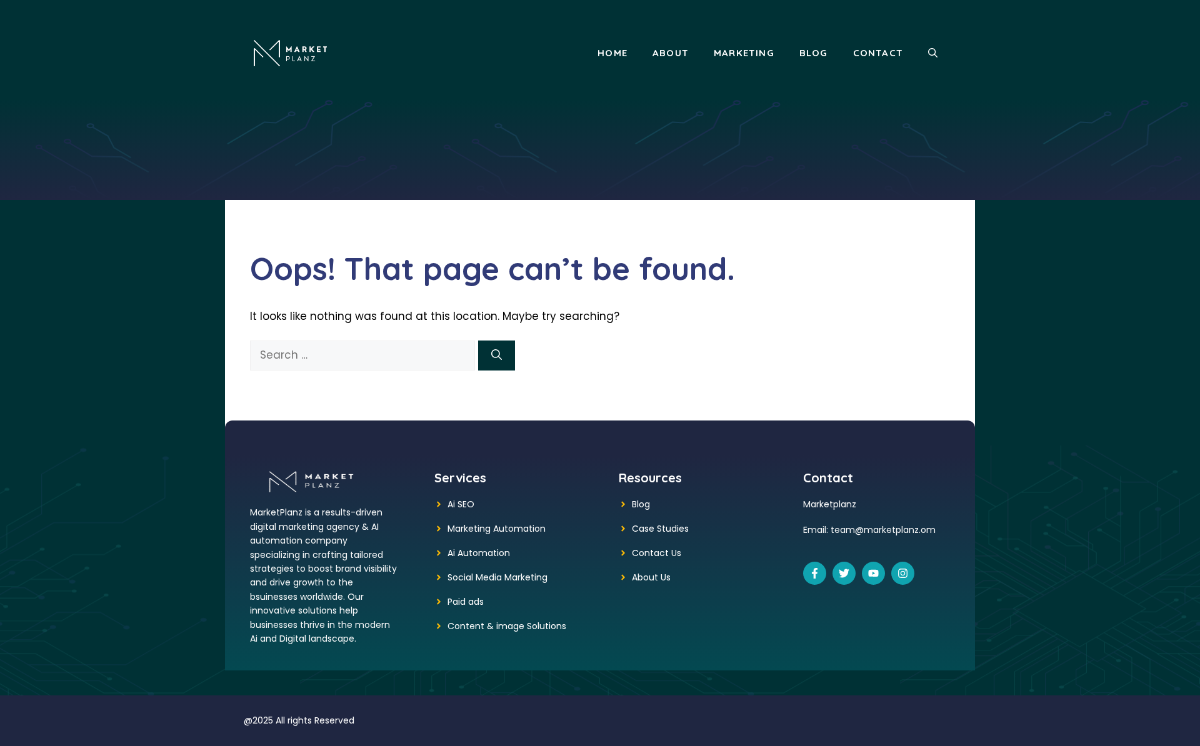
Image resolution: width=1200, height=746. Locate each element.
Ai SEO (461, 504)
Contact (878, 53)
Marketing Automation (497, 528)
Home (613, 53)
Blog (813, 53)
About (670, 53)
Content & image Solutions (507, 626)
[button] (933, 53)
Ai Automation (479, 553)
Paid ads (466, 601)
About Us (651, 577)
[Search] (496, 356)
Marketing (744, 53)
